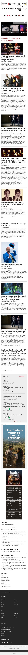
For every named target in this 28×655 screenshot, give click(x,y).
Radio (2, 583)
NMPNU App (4, 639)
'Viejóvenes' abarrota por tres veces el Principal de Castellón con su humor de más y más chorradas (13, 58)
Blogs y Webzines (4, 577)
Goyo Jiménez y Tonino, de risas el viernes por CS (11, 265)
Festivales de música (5, 580)
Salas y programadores (5, 586)
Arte (7, 301)
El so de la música (11, 501)
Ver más (8, 421)
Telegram (16, 615)
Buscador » (21, 376)
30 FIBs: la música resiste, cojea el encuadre (11, 551)
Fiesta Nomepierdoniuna (6, 629)
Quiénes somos (4, 626)
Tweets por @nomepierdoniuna (7, 524)
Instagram (3, 613)
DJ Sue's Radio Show (12, 490)
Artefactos (9, 493)
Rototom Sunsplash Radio (13, 499)
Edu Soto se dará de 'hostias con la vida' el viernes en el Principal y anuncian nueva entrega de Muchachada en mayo (13, 352)
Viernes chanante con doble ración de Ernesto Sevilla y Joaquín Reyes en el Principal (12, 204)
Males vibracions (11, 512)
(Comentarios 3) (4, 110)
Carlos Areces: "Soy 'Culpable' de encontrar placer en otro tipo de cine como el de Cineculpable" (12, 90)
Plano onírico (10, 506)
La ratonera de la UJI (12, 514)
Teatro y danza (9, 61)
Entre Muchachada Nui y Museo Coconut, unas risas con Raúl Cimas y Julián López (13, 331)
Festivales (9, 93)
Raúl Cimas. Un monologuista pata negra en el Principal (13, 224)
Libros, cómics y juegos (12, 165)
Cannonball (9, 495)
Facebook (16, 613)
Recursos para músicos (5, 585)
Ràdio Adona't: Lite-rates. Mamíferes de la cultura (12, 509)
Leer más (14, 653)
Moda (15, 603)
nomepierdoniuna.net (5, 592)
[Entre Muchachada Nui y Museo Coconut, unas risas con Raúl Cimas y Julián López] (12, 328)
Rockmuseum (10, 497)
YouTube (3, 615)
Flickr (2, 617)
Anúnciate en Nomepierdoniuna (7, 628)
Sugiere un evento (17, 421)
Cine (7, 93)
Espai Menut (3, 606)
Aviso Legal (3, 635)
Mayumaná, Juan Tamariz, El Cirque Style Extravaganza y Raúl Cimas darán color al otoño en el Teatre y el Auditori (13, 298)
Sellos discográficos (5, 588)
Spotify (15, 617)
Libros (2, 603)
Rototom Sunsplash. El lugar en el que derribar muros (13, 560)
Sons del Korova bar (12, 517)
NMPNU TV (3, 599)
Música (18, 165)
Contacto (3, 633)
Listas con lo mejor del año (6, 631)
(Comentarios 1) (16, 184)
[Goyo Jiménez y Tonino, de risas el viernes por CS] (9, 263)
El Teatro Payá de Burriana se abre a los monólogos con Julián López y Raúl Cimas (13, 129)
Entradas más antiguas (7, 370)
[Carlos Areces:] (12, 86)
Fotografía (3, 582)
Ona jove (9, 503)
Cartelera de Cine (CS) (5, 579)
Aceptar (14, 650)
